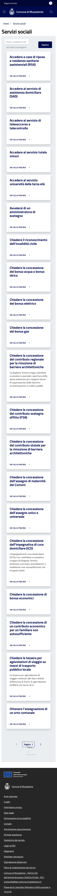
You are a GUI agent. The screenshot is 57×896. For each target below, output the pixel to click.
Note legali (9, 812)
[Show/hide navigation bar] (4, 12)
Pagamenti (9, 851)
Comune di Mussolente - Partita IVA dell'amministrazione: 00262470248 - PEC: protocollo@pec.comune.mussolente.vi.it (24, 877)
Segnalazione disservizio (15, 862)
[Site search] (51, 12)
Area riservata (10, 796)
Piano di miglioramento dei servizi (20, 867)
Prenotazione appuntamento (17, 829)
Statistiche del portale (14, 840)
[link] (20, 75)
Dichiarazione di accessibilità (17, 818)
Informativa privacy (13, 807)
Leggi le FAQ (9, 845)
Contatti (8, 823)
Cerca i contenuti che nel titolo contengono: (16, 44)
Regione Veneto (10, 3)
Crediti (7, 801)
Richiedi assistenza (13, 834)
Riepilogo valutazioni (13, 856)
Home (6, 23)
